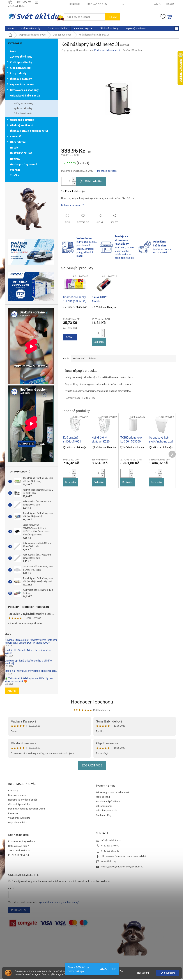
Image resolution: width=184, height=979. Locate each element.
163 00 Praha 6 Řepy (19, 850)
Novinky (15, 159)
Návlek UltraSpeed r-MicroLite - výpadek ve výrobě (28, 651)
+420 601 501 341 (110, 851)
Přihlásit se (19, 910)
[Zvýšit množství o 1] (74, 179)
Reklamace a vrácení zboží (22, 800)
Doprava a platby (97, 4)
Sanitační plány (104, 815)
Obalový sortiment (21, 125)
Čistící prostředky (21, 62)
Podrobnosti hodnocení (107, 50)
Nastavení (143, 973)
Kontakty (75, 4)
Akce (13, 51)
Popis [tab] (66, 358)
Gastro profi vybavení (23, 164)
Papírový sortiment (22, 84)
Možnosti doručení (107, 171)
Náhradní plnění (104, 806)
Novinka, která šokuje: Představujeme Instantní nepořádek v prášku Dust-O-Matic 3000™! (31, 641)
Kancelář (15, 136)
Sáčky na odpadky (23, 103)
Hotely (14, 148)
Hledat (112, 16)
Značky (14, 175)
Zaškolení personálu (106, 810)
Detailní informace (71, 205)
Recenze (13, 813)
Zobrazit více (92, 765)
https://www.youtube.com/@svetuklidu (122, 867)
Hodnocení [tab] (78, 358)
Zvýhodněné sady (21, 57)
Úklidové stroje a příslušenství (29, 131)
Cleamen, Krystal (20, 68)
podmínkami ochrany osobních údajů (59, 902)
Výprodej (15, 170)
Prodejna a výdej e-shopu (22, 841)
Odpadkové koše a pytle (25, 96)
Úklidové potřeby (21, 79)
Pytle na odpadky (23, 108)
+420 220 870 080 (110, 846)
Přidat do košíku (93, 181)
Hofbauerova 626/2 (18, 846)
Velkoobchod (103, 797)
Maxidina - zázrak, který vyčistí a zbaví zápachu (31, 671)
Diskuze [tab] (92, 358)
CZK (155, 4)
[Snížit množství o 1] (74, 183)
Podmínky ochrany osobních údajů (26, 809)
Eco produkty (18, 73)
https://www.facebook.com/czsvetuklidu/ (123, 856)
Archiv (12, 690)
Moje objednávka (17, 822)
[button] (102, 331)
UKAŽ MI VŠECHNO (21, 153)
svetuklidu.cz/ (108, 861)
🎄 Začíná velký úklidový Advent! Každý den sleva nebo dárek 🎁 (29, 680)
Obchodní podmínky (19, 804)
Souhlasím (169, 973)
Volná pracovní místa (19, 818)
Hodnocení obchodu (92, 702)
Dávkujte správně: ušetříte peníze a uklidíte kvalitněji (28, 662)
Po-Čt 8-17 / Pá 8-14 (18, 855)
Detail (70, 337)
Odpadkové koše (23, 113)
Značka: (132, 50)
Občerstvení (18, 142)
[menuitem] (11, 28)
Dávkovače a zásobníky (24, 90)
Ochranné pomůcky (22, 120)
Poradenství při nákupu (108, 801)
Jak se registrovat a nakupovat (112, 792)
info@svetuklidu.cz (111, 840)
